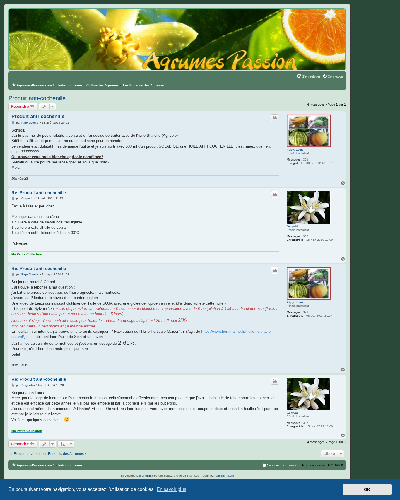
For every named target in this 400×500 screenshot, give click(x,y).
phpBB (146, 475)
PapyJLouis (295, 149)
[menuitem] (332, 76)
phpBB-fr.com (225, 475)
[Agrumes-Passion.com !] (35, 19)
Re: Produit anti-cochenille (38, 192)
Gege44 (292, 226)
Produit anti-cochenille (37, 98)
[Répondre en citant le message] (274, 117)
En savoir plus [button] (171, 489)
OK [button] (367, 489)
